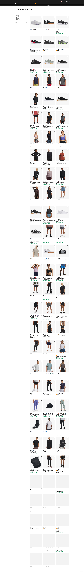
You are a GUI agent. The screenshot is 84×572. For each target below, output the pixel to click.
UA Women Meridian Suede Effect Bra (61, 335)
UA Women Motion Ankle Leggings (34, 414)
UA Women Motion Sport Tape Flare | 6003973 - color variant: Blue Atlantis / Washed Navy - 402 (45, 295)
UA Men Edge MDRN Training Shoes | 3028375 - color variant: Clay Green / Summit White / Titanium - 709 (48, 106)
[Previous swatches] (43, 29)
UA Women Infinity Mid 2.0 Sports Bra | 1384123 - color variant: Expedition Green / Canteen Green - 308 (61, 143)
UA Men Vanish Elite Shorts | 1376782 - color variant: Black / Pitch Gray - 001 (59, 277)
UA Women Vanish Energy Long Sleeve (48, 182)
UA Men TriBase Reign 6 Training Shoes (48, 259)
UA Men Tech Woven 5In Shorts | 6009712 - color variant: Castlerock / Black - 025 (45, 507)
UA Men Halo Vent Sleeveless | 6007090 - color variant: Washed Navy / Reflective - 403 (30, 87)
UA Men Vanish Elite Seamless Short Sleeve (62, 163)
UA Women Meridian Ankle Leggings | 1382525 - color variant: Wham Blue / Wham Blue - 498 (65, 413)
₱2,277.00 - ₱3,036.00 (33, 127)
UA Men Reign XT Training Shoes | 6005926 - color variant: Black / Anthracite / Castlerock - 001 (43, 49)
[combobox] (62, 3)
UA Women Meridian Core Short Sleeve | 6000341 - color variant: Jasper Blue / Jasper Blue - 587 (48, 143)
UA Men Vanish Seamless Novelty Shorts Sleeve (62, 297)
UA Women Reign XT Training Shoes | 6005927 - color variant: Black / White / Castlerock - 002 (30, 238)
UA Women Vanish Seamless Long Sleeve (35, 182)
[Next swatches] (54, 29)
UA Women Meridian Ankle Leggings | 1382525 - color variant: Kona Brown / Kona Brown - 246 (61, 413)
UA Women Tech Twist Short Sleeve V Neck (62, 126)
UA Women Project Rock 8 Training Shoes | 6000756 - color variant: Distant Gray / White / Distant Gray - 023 (33, 219)
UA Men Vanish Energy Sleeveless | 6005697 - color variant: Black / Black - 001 (43, 87)
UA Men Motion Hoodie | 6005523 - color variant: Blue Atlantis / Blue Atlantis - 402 (45, 450)
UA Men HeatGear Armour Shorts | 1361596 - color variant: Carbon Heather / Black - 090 (46, 353)
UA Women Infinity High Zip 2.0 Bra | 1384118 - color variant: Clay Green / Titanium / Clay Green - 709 (33, 143)
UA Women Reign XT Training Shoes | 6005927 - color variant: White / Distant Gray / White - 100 (31, 238)
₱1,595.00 (57, 357)
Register (67, 1)
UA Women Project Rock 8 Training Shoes (35, 220)
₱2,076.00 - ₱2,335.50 (46, 336)
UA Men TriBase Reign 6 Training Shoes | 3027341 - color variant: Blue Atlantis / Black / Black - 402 (46, 258)
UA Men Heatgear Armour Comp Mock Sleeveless (61, 530)
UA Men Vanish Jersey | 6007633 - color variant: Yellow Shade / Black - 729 (58, 450)
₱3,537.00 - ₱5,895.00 (33, 51)
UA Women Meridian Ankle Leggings (61, 414)
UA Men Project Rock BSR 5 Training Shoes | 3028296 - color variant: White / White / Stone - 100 (58, 69)
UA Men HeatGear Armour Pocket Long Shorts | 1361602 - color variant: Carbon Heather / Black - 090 (43, 315)
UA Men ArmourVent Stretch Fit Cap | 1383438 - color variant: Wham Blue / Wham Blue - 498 (46, 413)
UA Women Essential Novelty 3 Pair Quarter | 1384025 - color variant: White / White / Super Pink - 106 (31, 431)
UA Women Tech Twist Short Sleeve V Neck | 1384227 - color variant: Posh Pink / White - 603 (58, 125)
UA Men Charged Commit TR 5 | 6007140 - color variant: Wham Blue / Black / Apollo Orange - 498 (62, 49)
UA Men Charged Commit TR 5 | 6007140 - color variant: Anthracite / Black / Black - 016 (58, 49)
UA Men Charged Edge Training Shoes (35, 50)
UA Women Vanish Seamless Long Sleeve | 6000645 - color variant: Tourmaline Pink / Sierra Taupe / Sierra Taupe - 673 (31, 181)
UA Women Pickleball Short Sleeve (61, 356)
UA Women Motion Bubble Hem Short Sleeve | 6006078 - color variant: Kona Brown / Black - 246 (45, 199)
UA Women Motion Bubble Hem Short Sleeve (48, 201)
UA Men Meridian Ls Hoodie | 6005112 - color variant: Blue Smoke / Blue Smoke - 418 (45, 162)
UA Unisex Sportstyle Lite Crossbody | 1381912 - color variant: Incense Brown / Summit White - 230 (31, 469)
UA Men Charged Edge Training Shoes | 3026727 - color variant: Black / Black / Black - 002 (30, 49)
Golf (16, 17)
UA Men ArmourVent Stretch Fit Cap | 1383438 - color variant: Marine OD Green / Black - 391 (52, 413)
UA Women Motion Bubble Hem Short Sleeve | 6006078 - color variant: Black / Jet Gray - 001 (43, 199)
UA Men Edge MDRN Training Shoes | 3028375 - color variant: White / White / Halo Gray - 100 (46, 106)
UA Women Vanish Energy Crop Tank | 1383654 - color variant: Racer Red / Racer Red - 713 (35, 277)
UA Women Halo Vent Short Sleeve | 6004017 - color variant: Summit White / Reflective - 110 (46, 125)
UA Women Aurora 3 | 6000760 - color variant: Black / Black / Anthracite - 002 (35, 29)
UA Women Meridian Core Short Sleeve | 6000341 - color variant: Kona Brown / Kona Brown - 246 (46, 143)
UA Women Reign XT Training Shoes (35, 241)
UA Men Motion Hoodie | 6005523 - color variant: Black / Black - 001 (43, 450)
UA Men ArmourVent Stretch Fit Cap (48, 414)
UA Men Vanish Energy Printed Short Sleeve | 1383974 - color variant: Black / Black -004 (45, 431)
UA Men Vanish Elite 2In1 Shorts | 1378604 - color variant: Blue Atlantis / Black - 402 (33, 125)
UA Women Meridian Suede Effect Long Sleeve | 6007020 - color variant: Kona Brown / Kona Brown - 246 (30, 199)
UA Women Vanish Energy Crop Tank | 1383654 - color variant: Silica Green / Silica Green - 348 (30, 277)
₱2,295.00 (44, 491)
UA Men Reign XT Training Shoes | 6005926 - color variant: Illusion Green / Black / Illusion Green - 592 (47, 49)
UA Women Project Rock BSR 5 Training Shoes (61, 31)
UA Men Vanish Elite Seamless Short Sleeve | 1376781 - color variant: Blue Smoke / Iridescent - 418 (58, 162)
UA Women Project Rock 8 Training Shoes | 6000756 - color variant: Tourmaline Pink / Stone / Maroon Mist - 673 (31, 219)
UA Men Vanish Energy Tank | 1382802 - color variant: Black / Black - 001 (43, 334)
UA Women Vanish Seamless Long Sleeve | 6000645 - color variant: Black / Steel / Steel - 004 (30, 181)
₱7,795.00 (57, 32)
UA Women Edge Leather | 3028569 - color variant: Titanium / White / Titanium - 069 (59, 219)
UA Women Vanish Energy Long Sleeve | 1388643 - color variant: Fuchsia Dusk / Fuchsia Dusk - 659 (43, 181)
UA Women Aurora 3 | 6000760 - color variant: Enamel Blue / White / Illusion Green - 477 (31, 29)
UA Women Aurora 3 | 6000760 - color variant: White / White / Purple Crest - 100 (30, 29)
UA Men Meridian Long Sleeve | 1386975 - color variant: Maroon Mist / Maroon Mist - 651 (33, 106)
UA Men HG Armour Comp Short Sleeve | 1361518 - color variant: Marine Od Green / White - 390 (58, 393)
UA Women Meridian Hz (33, 163)
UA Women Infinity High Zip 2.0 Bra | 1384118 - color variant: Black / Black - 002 (30, 143)
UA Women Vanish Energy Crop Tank (35, 278)
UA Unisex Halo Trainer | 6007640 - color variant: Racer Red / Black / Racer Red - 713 (33, 69)
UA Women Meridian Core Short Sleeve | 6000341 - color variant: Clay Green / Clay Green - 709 (52, 143)
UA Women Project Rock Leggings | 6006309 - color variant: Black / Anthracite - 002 (43, 469)
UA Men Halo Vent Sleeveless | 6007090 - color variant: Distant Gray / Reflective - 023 (31, 87)
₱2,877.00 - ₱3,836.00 (46, 164)
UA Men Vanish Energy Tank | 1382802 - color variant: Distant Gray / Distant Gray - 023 (45, 334)
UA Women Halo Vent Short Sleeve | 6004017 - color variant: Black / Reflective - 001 (43, 125)
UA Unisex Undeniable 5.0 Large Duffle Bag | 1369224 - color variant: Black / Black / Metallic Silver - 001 (59, 258)
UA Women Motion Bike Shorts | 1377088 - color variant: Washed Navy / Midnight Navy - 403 (33, 315)
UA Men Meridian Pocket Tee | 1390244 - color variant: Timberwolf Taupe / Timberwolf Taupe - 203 (30, 258)
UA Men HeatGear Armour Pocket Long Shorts (48, 317)
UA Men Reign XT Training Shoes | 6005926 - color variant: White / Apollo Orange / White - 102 (46, 49)
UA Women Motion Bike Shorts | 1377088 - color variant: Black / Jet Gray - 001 (31, 315)
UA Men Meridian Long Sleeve (34, 107)
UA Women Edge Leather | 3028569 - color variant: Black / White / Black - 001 (58, 219)
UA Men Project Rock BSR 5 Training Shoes (62, 70)
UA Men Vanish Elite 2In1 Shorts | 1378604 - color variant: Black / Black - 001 (30, 125)
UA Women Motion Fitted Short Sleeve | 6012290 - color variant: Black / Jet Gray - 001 (30, 507)
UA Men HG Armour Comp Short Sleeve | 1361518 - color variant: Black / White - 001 (59, 393)
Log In (69, 1)
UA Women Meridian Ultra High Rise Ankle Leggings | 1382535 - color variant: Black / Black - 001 (30, 334)
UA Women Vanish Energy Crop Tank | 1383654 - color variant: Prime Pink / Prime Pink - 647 (31, 277)
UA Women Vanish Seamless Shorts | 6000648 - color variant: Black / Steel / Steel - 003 (59, 199)
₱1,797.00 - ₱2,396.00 (59, 183)
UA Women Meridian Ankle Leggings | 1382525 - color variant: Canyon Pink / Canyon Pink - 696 (58, 413)
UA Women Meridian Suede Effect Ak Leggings (35, 355)
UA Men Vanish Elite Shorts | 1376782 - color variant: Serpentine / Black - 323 (58, 277)
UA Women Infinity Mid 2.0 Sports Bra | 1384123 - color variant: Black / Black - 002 (58, 143)
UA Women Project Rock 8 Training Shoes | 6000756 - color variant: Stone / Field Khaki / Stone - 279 (34, 219)
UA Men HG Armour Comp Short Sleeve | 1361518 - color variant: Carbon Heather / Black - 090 (61, 393)
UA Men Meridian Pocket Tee (34, 259)
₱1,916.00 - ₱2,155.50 (33, 415)
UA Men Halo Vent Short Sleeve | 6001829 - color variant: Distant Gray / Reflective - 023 (31, 450)
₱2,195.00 (44, 415)
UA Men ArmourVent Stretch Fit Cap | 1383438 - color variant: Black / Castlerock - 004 (48, 413)
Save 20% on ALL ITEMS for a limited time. (42, 1)
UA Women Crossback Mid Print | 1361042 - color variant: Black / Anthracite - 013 (43, 277)
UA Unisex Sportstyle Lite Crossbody (35, 470)
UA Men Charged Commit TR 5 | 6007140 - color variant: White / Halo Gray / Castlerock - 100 (63, 49)
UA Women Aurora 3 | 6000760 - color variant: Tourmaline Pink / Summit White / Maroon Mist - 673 (33, 29)
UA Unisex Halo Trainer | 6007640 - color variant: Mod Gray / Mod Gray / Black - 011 (31, 69)
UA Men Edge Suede (59, 107)
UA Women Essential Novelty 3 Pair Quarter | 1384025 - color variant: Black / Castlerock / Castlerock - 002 (30, 431)
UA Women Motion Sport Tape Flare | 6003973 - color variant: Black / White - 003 (43, 295)
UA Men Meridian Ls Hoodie (47, 163)
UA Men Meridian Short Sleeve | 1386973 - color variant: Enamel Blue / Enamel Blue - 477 (52, 373)
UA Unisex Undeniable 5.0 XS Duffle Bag (48, 567)
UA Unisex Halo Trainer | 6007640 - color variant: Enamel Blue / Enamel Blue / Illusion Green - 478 (34, 69)
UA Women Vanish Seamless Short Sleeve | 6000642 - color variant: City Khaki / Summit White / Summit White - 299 (45, 527)
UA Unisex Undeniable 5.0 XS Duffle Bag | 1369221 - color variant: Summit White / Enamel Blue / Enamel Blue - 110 (48, 566)
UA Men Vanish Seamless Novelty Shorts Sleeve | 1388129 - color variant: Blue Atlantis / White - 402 (58, 295)
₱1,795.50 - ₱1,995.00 (33, 317)
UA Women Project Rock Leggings (48, 470)
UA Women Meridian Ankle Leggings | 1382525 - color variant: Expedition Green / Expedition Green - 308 (63, 413)
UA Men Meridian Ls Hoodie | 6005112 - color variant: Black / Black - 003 (43, 162)
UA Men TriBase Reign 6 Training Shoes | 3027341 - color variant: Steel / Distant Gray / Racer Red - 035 (48, 258)
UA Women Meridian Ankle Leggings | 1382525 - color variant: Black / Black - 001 (60, 413)
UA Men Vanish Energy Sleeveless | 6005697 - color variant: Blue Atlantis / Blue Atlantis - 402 (46, 87)
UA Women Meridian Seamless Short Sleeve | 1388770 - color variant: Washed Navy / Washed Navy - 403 (58, 507)
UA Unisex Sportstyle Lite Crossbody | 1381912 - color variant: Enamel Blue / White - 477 (33, 469)
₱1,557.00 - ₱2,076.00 (46, 183)
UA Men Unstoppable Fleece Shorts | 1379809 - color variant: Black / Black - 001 (30, 295)
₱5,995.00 (44, 71)
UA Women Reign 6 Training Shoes (48, 30)
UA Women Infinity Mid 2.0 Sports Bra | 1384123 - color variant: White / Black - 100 (60, 143)
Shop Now (48, 5)
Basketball (17, 18)
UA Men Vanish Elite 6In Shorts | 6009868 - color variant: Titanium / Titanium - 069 (31, 393)
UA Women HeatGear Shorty (60, 471)
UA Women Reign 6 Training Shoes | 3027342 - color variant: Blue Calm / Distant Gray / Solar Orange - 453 (46, 29)
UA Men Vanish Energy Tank (47, 335)
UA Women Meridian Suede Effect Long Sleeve (35, 201)
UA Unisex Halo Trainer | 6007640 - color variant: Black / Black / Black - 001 (30, 69)
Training (17, 16)
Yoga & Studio (18, 19)
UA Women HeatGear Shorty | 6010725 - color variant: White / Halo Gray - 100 (59, 469)
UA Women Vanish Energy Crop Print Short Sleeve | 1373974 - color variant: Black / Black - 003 (43, 219)
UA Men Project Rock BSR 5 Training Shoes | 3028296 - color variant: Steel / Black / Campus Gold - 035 (59, 69)
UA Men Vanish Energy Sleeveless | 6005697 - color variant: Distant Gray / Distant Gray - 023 (45, 87)
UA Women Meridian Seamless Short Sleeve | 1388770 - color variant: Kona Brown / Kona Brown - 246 (59, 507)
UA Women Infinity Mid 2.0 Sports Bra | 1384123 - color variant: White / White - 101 (65, 143)
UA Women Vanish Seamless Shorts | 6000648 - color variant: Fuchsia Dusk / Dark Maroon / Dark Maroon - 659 (58, 199)
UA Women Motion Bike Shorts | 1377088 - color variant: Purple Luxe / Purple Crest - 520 (37, 315)
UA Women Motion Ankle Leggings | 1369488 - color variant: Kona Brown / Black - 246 (31, 413)
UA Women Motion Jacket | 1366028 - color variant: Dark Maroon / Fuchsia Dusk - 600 (58, 181)
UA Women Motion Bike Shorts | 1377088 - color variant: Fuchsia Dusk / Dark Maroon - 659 (35, 315)
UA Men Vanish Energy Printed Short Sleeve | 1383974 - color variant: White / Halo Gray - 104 (43, 431)
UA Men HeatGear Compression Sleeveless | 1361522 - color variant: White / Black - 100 (58, 373)
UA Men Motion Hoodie (46, 451)
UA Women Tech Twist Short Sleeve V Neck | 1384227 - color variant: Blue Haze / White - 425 (59, 125)
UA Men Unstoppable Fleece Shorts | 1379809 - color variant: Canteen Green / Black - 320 (33, 295)
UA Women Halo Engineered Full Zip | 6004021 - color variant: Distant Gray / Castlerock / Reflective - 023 (30, 373)
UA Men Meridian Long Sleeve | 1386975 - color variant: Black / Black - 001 (30, 106)
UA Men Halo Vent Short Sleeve (34, 451)
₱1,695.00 (44, 318)
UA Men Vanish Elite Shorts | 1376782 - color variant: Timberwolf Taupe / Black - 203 (61, 277)
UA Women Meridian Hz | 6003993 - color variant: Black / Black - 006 (30, 162)
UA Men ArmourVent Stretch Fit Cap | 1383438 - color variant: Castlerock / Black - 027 (50, 413)
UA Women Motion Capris (33, 567)
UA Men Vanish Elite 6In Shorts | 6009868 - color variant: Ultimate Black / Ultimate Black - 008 (30, 393)
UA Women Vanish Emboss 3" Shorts (61, 316)
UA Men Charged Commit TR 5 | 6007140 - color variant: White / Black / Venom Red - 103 (59, 49)
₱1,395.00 (57, 127)
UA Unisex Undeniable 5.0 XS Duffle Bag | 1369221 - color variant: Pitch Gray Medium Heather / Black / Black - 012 (46, 566)
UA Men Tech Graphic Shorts (60, 567)
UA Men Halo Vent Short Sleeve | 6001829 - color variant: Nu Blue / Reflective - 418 (33, 450)
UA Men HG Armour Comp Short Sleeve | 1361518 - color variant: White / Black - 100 (62, 393)
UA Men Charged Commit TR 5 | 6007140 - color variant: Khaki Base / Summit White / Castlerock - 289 (61, 49)
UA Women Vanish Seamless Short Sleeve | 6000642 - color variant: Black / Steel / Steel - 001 (43, 527)
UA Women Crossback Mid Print (47, 278)
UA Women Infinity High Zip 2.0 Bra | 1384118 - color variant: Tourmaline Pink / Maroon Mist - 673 (31, 143)
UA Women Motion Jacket (60, 182)
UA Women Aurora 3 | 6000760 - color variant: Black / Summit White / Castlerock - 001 (34, 29)
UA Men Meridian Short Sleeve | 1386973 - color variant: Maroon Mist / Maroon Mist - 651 (46, 373)
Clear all (25, 22)
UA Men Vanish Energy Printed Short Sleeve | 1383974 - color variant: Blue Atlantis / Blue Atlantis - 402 (46, 431)
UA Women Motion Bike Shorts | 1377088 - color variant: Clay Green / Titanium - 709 (38, 315)
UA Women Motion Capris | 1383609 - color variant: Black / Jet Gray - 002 (30, 566)
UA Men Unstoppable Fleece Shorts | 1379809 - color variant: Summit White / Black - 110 (31, 295)
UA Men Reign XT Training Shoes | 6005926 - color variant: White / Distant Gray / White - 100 (45, 49)
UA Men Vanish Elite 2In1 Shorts (34, 126)
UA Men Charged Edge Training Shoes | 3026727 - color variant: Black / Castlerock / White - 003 (33, 49)
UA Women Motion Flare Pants (47, 394)
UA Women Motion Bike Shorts (34, 316)
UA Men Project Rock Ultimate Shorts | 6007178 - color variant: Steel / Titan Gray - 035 (43, 238)
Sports (16, 14)
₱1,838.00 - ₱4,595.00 (59, 415)
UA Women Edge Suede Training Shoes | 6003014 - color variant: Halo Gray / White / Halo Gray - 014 (45, 69)
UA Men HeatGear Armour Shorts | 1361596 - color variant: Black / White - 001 (43, 353)
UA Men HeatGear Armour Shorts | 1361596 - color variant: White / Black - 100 (45, 353)
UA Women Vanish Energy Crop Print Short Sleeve (49, 221)
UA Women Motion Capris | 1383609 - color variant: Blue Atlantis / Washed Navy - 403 (31, 566)
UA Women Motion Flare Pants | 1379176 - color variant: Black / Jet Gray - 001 (43, 393)
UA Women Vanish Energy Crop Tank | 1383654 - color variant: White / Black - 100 (34, 277)
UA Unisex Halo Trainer (33, 70)
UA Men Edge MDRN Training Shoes (48, 107)
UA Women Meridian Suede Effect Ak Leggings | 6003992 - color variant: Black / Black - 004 (30, 353)
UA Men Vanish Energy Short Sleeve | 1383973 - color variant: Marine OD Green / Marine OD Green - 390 (58, 87)
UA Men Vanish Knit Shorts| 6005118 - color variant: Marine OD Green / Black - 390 (58, 238)
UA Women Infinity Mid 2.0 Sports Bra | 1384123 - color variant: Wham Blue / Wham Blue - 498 (67, 143)
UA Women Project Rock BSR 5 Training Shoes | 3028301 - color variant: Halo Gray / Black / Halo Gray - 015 (58, 29)
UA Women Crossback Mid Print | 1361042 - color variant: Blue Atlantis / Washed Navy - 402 (45, 277)
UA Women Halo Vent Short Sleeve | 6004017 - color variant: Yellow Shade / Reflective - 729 (45, 125)
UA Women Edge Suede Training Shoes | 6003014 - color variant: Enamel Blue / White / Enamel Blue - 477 (43, 69)
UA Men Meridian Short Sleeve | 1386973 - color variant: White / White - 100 (48, 373)
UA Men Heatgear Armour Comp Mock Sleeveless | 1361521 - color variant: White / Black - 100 (58, 527)
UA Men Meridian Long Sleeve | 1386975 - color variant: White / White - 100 (31, 106)
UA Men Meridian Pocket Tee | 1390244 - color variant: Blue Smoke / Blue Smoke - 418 (31, 258)
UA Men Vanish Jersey (59, 451)
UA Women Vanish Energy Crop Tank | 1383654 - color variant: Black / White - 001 (33, 277)
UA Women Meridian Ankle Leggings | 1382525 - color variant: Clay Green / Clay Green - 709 (67, 413)
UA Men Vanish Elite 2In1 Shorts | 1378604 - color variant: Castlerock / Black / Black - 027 (31, 125)
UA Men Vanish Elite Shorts (60, 278)
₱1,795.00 (57, 531)
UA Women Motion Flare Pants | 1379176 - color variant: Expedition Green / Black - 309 (45, 393)
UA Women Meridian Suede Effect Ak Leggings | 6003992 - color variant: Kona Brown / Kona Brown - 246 (31, 353)
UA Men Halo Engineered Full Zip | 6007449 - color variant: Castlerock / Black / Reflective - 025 (30, 527)
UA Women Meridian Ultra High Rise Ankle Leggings (35, 336)
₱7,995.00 (31, 242)
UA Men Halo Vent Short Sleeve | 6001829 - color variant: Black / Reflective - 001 (30, 450)
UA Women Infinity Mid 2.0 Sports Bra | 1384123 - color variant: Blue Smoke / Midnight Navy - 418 (63, 143)
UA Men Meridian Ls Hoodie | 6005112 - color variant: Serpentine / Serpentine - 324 (46, 162)
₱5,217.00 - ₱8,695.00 (33, 71)
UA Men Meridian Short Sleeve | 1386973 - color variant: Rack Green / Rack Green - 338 (50, 373)
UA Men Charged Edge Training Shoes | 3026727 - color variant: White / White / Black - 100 (31, 49)
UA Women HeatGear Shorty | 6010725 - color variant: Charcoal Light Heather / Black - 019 (58, 469)
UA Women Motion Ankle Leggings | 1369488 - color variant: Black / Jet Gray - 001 (30, 413)
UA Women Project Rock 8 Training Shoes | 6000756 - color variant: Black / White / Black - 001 (30, 219)
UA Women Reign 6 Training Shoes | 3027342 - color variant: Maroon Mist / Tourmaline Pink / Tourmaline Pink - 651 (48, 29)
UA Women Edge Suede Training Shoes (48, 70)
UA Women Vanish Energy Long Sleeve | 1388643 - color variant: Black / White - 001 (45, 181)
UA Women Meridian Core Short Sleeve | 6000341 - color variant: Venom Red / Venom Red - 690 (50, 143)
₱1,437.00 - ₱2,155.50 (46, 279)
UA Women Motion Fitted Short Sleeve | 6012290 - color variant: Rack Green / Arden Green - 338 (31, 507)
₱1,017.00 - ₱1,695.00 (33, 491)
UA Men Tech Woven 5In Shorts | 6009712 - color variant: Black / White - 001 (43, 507)
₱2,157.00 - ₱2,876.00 (59, 279)
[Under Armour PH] (15, 3)
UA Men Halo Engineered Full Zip (34, 528)
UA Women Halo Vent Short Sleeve (48, 126)
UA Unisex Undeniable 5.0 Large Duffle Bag (62, 259)
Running (17, 15)
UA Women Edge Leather (59, 220)
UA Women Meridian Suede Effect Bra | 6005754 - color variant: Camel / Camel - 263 (58, 334)
